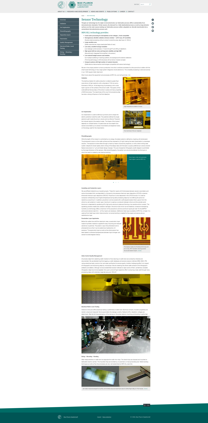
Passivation (63, 38)
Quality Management (66, 42)
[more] (139, 250)
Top (148, 405)
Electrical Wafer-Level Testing (67, 47)
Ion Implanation (65, 27)
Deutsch (136, 4)
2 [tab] (116, 182)
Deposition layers (65, 35)
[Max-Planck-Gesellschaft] (61, 417)
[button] (149, 103)
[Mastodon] (153, 27)
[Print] (153, 31)
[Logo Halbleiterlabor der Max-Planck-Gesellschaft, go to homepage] (88, 5)
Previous (82, 169)
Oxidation (63, 23)
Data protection (106, 417)
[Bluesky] (153, 23)
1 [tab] (113, 182)
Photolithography (65, 31)
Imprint (99, 417)
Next (149, 169)
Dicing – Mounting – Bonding (66, 53)
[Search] (150, 4)
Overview (63, 20)
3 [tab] (118, 182)
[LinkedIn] (153, 20)
